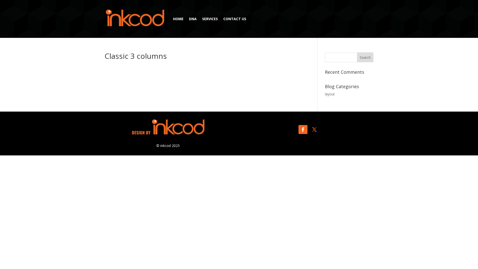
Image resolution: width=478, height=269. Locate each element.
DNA (193, 18)
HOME (178, 18)
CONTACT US (234, 18)
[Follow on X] (314, 129)
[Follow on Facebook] (303, 129)
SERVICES (210, 18)
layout (330, 94)
